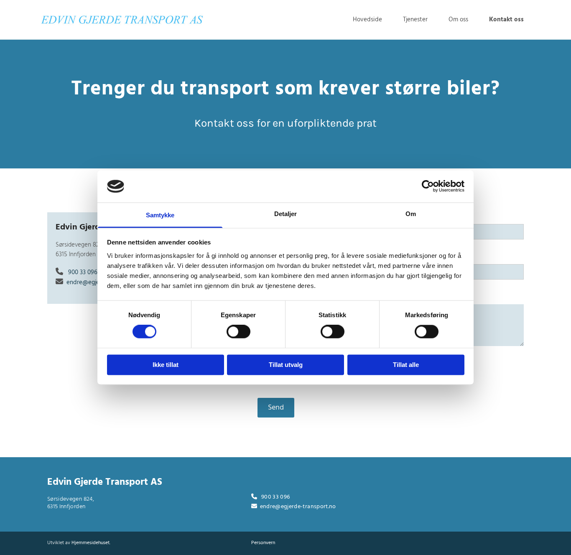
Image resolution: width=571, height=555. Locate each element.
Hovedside (367, 20)
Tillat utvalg (286, 364)
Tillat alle (406, 364)
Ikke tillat (165, 364)
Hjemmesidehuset (90, 543)
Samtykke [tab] (160, 215)
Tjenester (415, 20)
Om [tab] (410, 213)
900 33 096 (82, 272)
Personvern (263, 543)
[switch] (238, 332)
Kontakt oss (506, 20)
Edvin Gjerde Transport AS (104, 482)
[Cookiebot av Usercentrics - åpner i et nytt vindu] (427, 186)
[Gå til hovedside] (122, 18)
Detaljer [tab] (285, 213)
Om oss (458, 20)
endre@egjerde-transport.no (298, 507)
